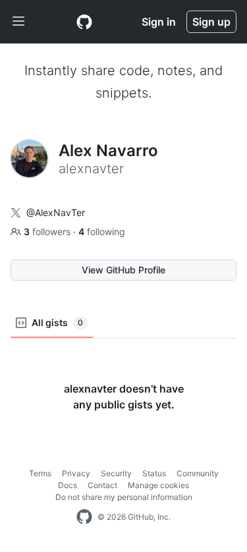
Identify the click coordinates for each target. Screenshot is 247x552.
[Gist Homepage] (84, 22)
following (101, 231)
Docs (67, 485)
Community (198, 473)
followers (48, 231)
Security (116, 473)
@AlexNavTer (55, 212)
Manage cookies (158, 485)
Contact (102, 485)
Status (154, 473)
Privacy (76, 473)
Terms (40, 473)
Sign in (159, 21)
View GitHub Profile (123, 269)
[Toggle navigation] (18, 21)
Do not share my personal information (123, 497)
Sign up (211, 21)
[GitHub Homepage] (84, 517)
